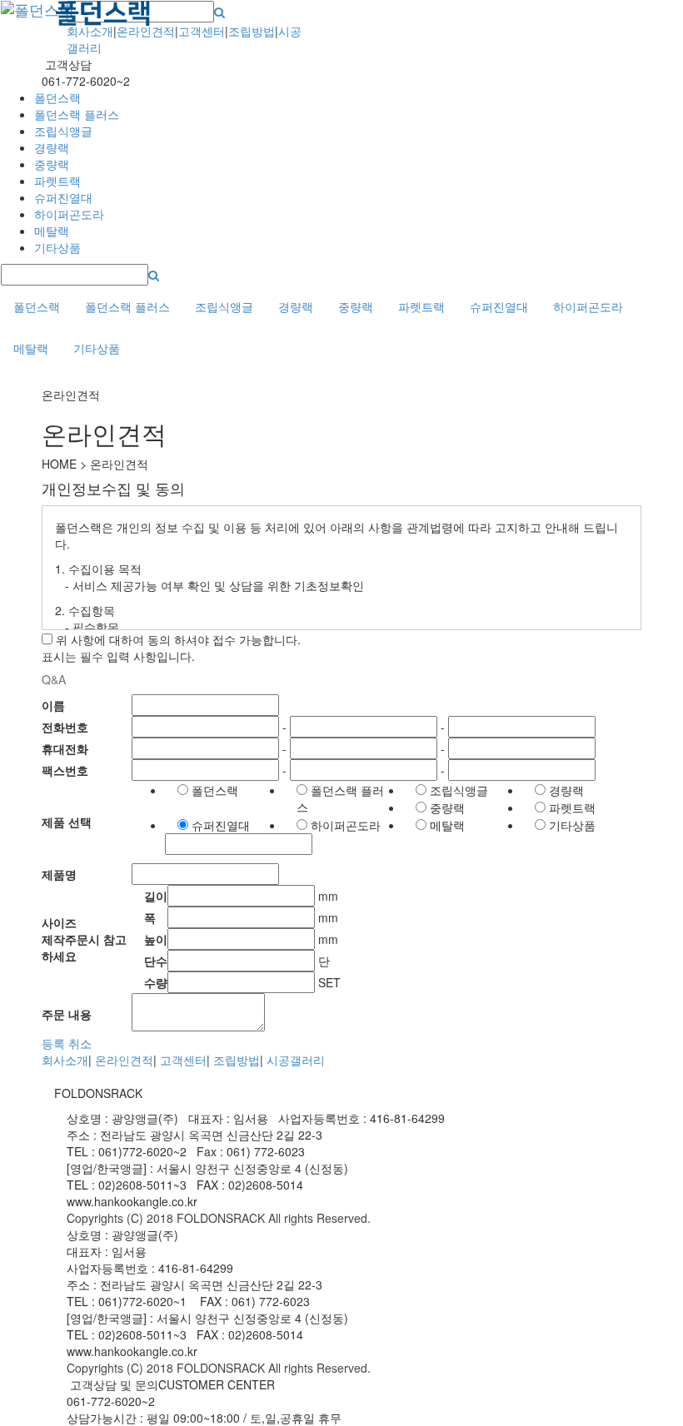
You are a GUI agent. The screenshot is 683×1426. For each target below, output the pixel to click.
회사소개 (90, 30)
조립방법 (251, 30)
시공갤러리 (296, 1059)
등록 (53, 1043)
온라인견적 (146, 30)
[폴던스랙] (54, 21)
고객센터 (201, 30)
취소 (80, 1043)
